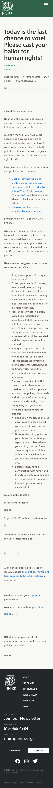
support (34, 595)
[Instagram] (26, 761)
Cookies (39, 782)
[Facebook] (17, 761)
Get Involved (29, 688)
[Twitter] (35, 761)
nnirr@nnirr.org (18, 738)
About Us (27, 677)
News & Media (29, 694)
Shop (25, 706)
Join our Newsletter (22, 718)
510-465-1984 (16, 728)
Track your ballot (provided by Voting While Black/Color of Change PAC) (28, 191)
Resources (28, 700)
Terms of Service (26, 782)
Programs (28, 683)
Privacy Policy (10, 782)
